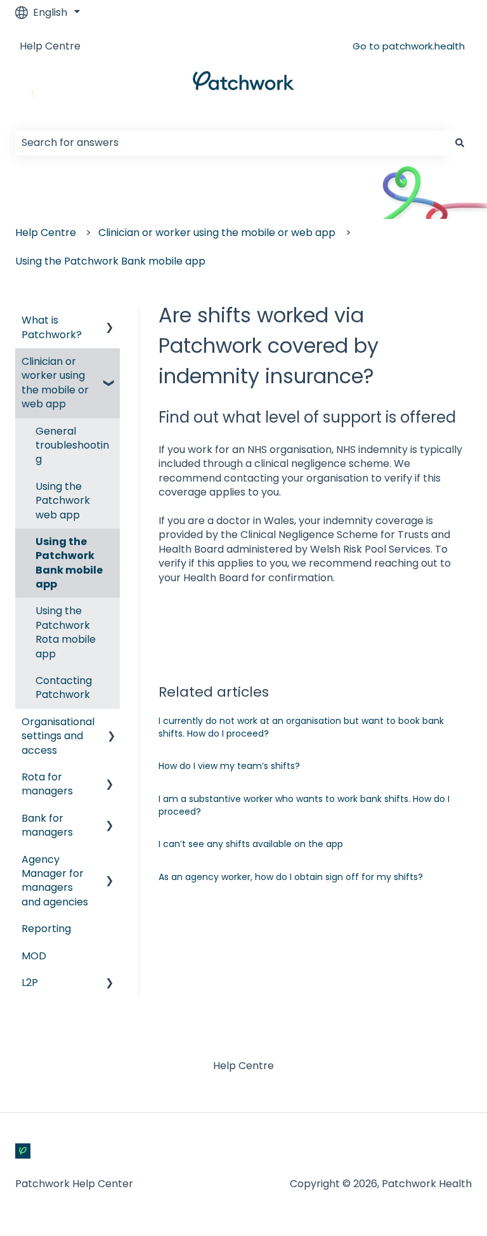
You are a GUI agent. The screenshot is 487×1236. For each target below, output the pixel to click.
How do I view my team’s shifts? (229, 765)
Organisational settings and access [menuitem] (58, 736)
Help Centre (50, 46)
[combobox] (231, 143)
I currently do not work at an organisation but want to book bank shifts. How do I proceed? (301, 727)
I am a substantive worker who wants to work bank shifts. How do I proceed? (304, 805)
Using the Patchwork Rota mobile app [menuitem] (66, 632)
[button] (110, 321)
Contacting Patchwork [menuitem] (64, 687)
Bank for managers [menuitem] (47, 825)
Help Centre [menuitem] (243, 1065)
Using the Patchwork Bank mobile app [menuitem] (69, 562)
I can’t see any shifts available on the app (251, 844)
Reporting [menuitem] (46, 928)
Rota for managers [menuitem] (47, 784)
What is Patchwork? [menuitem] (52, 327)
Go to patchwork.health (409, 46)
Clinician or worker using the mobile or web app (216, 232)
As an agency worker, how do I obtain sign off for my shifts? (291, 877)
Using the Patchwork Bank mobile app (110, 261)
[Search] (460, 143)
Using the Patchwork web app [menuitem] (63, 500)
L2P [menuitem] (30, 982)
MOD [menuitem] (34, 956)
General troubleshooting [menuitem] (72, 445)
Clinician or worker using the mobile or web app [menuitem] (55, 382)
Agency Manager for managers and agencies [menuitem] (55, 880)
